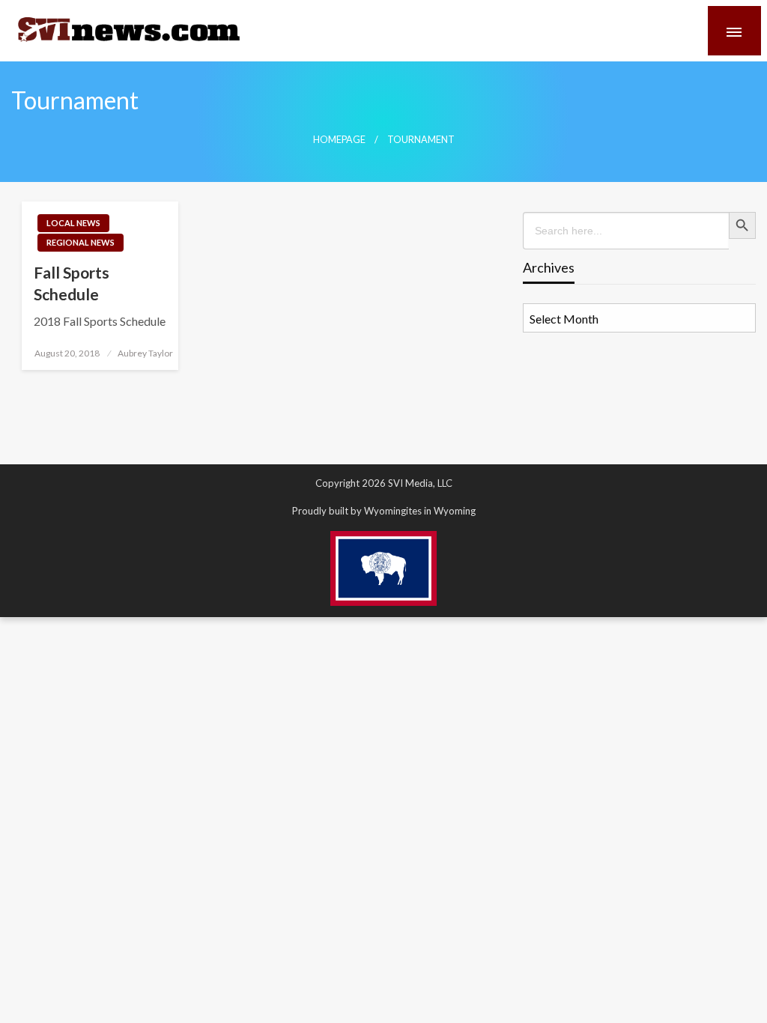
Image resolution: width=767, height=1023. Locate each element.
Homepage (339, 139)
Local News (73, 223)
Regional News (80, 242)
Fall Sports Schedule (71, 283)
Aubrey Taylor (145, 353)
